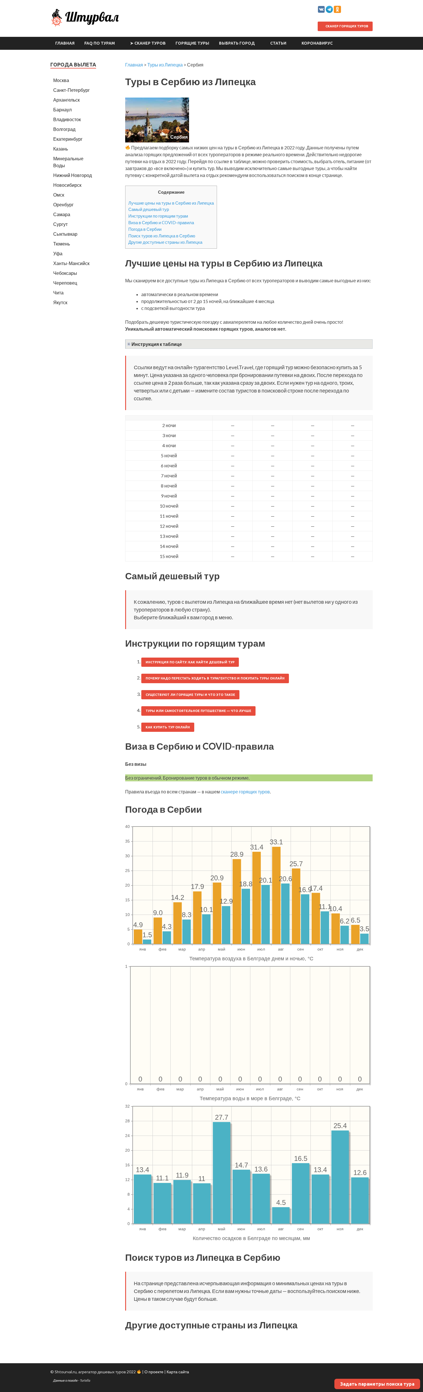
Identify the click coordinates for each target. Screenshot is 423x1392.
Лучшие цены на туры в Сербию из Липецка (171, 202)
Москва (61, 80)
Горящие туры (192, 43)
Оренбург (63, 204)
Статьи (278, 43)
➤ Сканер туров (148, 43)
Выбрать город (237, 43)
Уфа (57, 253)
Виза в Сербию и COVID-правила (161, 222)
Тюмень (61, 243)
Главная (65, 43)
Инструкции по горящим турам (158, 215)
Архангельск (66, 99)
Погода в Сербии (144, 229)
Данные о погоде (65, 1380)
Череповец (65, 282)
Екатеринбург (68, 139)
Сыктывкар (65, 234)
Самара (61, 214)
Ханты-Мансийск (71, 263)
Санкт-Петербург (71, 90)
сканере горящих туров (245, 791)
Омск (58, 194)
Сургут (60, 224)
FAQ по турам (99, 43)
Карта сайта (178, 1371)
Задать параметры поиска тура (377, 1384)
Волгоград (64, 129)
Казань (60, 148)
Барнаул (62, 109)
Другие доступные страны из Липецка (165, 242)
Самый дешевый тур (148, 209)
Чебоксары (65, 273)
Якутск (60, 302)
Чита (58, 292)
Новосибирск (67, 185)
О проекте (153, 1371)
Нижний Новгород (72, 175)
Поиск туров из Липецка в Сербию (161, 235)
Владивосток (67, 119)
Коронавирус (317, 43)
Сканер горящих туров (346, 26)
